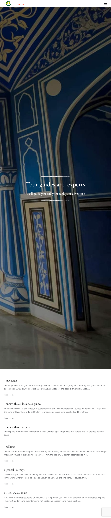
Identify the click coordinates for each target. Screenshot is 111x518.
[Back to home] (7, 3)
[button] (105, 3)
